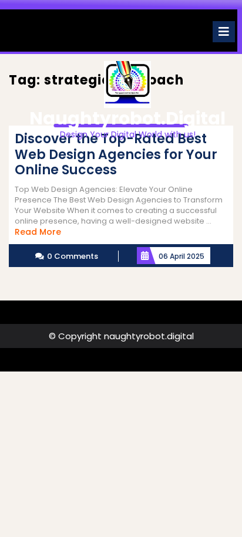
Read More (38, 232)
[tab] (224, 31)
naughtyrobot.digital (127, 118)
